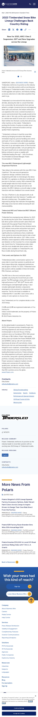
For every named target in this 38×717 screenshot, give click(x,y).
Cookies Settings (19, 708)
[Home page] (9, 4)
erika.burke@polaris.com (10, 384)
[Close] (35, 696)
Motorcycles (17, 402)
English (5, 455)
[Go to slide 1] (18, 77)
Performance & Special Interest (23, 396)
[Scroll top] (31, 600)
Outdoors (32, 393)
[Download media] (35, 71)
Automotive (17, 393)
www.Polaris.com (7, 372)
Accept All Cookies (19, 713)
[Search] (30, 4)
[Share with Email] (21, 29)
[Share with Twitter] (13, 29)
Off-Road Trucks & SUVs (21, 399)
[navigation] (34, 4)
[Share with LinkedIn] (9, 29)
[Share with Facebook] (17, 29)
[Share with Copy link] (25, 29)
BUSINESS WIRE (22, 83)
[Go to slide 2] (21, 77)
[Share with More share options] (29, 29)
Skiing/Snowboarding (20, 390)
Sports (25, 393)
